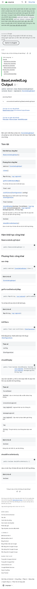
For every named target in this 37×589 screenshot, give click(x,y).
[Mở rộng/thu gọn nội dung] (13, 57)
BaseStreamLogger (8, 110)
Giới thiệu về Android (7, 579)
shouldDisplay (8, 206)
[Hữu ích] (27, 53)
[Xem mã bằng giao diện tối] (34, 245)
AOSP (2, 50)
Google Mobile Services (7, 567)
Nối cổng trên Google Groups (9, 552)
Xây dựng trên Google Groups (9, 549)
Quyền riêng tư (6, 582)
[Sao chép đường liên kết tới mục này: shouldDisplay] (14, 360)
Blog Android (5, 541)
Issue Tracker (4, 573)
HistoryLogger (13, 119)
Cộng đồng (18, 579)
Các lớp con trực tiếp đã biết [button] (16, 109)
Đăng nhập (32, 2)
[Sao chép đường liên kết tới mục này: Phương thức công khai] (26, 256)
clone (5, 170)
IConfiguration (17, 192)
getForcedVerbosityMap (10, 181)
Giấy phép (31, 579)
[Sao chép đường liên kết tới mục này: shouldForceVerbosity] (20, 455)
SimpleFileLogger (22, 119)
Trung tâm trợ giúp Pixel (7, 562)
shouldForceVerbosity (10, 223)
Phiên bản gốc (5, 525)
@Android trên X (5, 535)
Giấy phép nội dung (17, 500)
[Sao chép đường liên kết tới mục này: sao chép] (10, 262)
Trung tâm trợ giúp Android (8, 559)
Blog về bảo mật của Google (9, 544)
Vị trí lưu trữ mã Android (7, 514)
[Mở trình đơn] (2, 2)
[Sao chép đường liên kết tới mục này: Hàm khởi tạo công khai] (26, 235)
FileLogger (6, 119)
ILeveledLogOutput (28, 91)
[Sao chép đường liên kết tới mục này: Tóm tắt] (10, 144)
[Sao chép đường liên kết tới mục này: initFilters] (10, 322)
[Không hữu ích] (30, 53)
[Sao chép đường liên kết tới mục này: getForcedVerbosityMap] (22, 290)
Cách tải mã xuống (6, 520)
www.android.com (6, 564)
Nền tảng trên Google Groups (9, 546)
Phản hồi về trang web (18, 582)
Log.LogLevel (16, 176)
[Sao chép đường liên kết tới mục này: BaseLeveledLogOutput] (22, 240)
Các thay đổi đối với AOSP (17, 25)
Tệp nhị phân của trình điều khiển (10, 528)
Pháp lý (25, 579)
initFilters (7, 192)
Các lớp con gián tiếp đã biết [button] (15, 118)
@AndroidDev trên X (7, 538)
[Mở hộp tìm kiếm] (22, 2)
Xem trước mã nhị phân (7, 523)
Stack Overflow (5, 570)
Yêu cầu (3, 517)
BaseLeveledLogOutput (10, 155)
